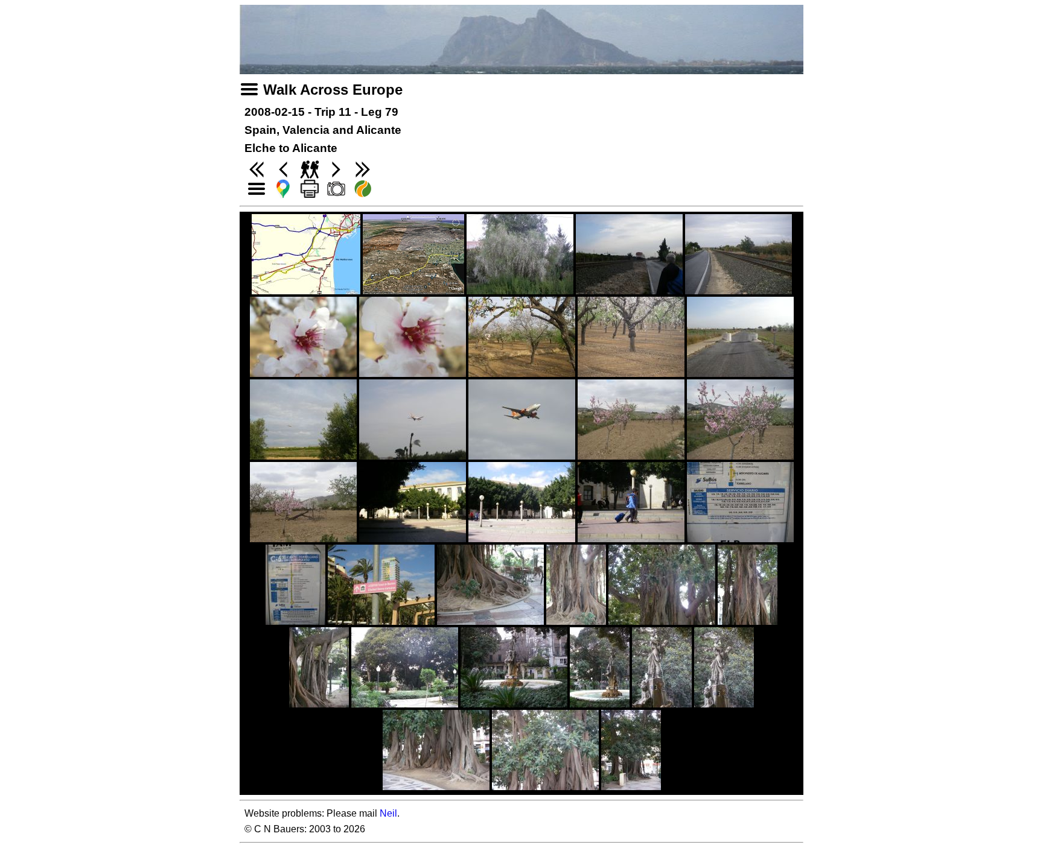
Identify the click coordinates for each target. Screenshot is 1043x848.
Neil (388, 813)
